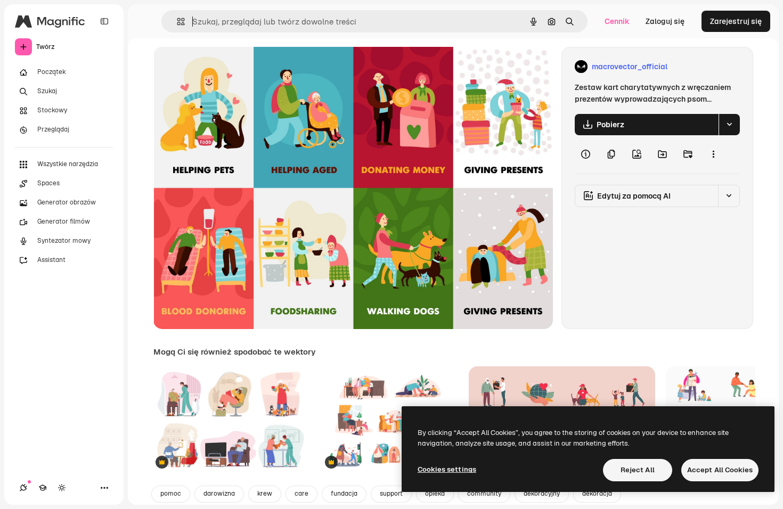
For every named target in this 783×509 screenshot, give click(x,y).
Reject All (638, 469)
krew (264, 493)
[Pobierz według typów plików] (729, 124)
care (301, 493)
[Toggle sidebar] (104, 21)
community (484, 493)
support (391, 493)
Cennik (617, 21)
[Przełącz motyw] (61, 487)
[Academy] (42, 487)
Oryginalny (227, 67)
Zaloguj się (665, 21)
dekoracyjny (542, 493)
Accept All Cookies (720, 469)
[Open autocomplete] (176, 22)
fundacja (344, 493)
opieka (435, 493)
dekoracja (597, 493)
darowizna (219, 493)
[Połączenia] (23, 487)
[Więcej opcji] (713, 154)
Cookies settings (447, 469)
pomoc (170, 493)
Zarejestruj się (736, 21)
